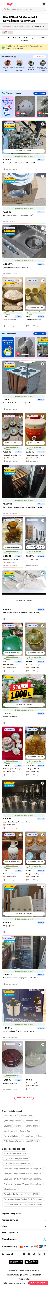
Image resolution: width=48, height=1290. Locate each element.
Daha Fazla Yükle (24, 1098)
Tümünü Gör (39, 57)
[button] (3, 4)
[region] (25, 65)
